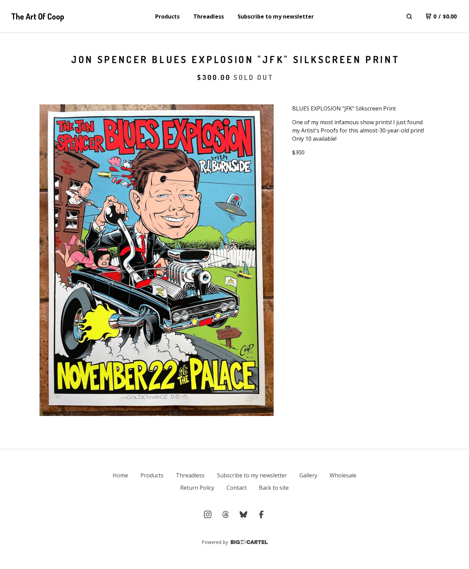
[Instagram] (208, 514)
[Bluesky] (243, 514)
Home (120, 475)
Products (167, 16)
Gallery (308, 475)
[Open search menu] (409, 16)
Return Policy (197, 487)
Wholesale (343, 475)
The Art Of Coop (37, 16)
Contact (237, 487)
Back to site (274, 487)
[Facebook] (261, 514)
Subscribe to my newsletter (276, 16)
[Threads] (225, 514)
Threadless (208, 16)
